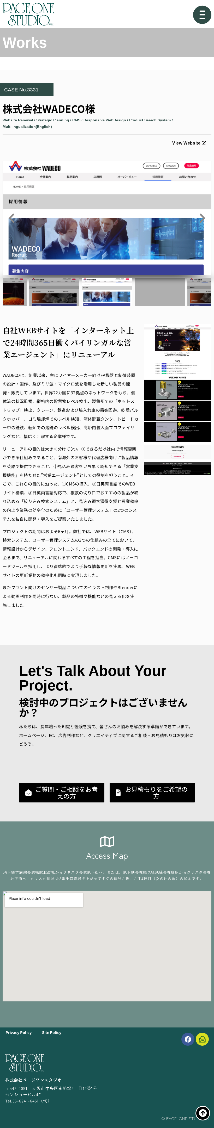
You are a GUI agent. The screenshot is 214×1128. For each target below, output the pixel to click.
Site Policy (51, 1032)
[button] (11, 218)
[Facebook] (187, 1039)
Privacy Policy (18, 1032)
